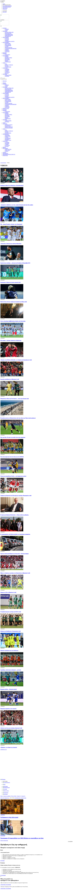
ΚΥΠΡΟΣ (5, 28)
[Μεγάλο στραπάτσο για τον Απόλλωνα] (23, 647)
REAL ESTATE (8, 44)
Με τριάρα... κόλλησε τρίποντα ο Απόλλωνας (10, 340)
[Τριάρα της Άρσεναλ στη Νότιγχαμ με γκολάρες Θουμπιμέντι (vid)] (23, 492)
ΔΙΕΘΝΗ (6, 40)
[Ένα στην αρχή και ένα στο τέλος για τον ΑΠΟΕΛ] (23, 453)
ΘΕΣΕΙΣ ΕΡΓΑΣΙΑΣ (9, 127)
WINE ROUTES (8, 149)
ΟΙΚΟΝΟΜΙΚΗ (6, 42)
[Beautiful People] (6, 787)
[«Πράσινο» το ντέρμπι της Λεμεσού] (23, 744)
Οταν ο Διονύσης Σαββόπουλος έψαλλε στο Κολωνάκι (12, 321)
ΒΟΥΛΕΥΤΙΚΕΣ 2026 (9, 32)
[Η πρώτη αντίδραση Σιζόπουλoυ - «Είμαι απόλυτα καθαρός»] (23, 511)
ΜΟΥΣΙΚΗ (7, 58)
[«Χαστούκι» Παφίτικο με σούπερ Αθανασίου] (23, 240)
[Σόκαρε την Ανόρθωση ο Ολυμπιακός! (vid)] (23, 627)
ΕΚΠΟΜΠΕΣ (5, 148)
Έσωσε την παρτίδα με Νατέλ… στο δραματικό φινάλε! (13, 476)
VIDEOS (4, 152)
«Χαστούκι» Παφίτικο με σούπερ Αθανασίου (10, 243)
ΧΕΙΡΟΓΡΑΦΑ (8, 61)
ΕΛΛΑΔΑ (7, 39)
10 (3, 749)
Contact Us (23, 796)
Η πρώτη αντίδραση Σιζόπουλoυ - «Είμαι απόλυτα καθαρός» (14, 514)
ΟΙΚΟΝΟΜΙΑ (7, 43)
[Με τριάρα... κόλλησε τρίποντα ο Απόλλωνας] (23, 337)
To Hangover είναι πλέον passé (9, 817)
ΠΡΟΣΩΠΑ (7, 139)
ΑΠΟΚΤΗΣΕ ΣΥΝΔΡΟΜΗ (5, 884)
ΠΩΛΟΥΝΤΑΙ (7, 125)
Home (4, 3)
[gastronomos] (5, 792)
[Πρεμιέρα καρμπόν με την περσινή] (23, 705)
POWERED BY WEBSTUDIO (20, 797)
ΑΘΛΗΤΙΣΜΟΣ (6, 37)
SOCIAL (6, 65)
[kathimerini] (5, 786)
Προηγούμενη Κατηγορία (5, 819)
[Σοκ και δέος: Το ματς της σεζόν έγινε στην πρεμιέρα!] (23, 434)
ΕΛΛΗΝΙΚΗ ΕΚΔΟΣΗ (7, 5)
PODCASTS (7, 150)
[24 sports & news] (6, 782)
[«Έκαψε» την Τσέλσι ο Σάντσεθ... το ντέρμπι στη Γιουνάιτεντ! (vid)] (23, 356)
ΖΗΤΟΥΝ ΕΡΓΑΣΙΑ (9, 126)
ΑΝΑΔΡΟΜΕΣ (8, 138)
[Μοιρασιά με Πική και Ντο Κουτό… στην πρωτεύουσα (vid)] (23, 395)
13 (6, 749)
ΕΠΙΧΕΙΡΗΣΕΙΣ (8, 45)
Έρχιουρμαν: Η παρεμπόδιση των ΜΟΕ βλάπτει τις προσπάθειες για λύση (21, 838)
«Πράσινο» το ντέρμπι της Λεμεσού (8, 747)
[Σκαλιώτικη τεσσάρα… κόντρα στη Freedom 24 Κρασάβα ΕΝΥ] (23, 259)
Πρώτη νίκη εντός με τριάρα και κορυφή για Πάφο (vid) (13, 301)
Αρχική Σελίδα (3, 162)
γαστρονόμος (5, 7)
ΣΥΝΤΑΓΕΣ (7, 72)
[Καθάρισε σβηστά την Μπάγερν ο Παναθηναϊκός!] (23, 182)
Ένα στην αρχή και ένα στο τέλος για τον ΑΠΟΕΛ (12, 456)
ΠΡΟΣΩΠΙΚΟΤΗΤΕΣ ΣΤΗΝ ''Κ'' (9, 154)
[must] (4, 784)
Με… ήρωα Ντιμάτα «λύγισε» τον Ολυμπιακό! (11, 224)
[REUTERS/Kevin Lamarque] (23, 201)
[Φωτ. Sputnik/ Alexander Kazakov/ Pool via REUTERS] (23, 531)
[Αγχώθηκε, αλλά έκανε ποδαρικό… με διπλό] (23, 666)
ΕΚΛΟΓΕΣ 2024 (8, 33)
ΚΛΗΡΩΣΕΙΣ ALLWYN (9, 41)
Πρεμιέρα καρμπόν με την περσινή (8, 708)
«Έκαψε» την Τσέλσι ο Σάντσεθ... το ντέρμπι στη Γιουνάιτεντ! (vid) (16, 359)
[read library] (5, 794)
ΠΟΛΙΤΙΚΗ (5, 31)
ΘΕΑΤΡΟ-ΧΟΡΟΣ (8, 57)
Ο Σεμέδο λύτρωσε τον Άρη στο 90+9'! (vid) (10, 611)
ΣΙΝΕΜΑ (7, 56)
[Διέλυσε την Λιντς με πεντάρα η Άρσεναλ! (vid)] (23, 724)
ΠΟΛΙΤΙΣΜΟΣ (5, 55)
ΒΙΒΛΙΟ (6, 60)
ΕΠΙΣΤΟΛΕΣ (5, 155)
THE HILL (7, 76)
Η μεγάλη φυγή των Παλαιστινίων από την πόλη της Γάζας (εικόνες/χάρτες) (18, 418)
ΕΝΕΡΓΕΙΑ (7, 50)
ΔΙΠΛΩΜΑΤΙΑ (8, 36)
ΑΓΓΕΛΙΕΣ (5, 123)
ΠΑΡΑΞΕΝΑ (7, 54)
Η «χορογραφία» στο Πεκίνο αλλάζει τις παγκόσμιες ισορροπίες (15, 534)
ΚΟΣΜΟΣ (5, 53)
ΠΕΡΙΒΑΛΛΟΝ (6, 108)
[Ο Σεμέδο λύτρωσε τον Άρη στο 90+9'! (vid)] (23, 608)
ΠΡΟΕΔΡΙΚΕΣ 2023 (9, 34)
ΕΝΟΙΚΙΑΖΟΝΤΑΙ (8, 124)
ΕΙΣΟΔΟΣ (5, 11)
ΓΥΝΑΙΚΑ (7, 68)
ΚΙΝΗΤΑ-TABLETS (9, 64)
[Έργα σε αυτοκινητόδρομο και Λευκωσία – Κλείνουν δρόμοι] (23, 550)
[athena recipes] (6, 790)
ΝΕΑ (6, 63)
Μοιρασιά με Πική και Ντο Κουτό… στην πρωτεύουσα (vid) (14, 398)
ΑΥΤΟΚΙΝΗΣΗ (8, 66)
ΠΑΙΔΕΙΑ (7, 29)
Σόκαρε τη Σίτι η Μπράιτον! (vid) (8, 592)
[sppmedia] (2, 779)
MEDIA (4, 147)
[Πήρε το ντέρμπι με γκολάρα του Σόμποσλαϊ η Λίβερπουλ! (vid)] (23, 569)
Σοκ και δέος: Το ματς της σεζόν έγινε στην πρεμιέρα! (12, 437)
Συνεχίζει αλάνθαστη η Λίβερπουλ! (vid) (9, 379)
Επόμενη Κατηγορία (4, 840)
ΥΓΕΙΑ (6, 30)
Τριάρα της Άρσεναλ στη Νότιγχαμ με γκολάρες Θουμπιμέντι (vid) (15, 495)
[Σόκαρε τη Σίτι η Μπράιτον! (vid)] (23, 589)
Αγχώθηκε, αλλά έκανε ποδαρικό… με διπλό (10, 669)
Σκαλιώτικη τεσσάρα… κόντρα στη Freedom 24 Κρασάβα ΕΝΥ (15, 263)
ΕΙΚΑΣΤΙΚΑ (7, 59)
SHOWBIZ (7, 143)
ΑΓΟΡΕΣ (6, 46)
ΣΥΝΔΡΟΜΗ (3, 875)
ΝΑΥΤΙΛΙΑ (7, 51)
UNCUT (6, 151)
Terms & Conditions (7, 796)
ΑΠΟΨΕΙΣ (5, 74)
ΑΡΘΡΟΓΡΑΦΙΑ (8, 75)
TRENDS (7, 49)
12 (5, 749)
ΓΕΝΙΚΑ (6, 137)
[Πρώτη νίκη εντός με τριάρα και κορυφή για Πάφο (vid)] (23, 298)
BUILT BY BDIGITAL (4, 797)
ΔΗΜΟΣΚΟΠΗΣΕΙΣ (9, 35)
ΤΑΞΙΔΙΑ (7, 71)
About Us (19, 796)
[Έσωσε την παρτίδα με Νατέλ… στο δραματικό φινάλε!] (23, 472)
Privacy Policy (13, 796)
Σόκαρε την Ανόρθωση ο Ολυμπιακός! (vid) (10, 631)
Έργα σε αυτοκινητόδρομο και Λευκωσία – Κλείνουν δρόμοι (14, 553)
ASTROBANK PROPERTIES (10, 48)
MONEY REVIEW (8, 47)
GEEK (4, 62)
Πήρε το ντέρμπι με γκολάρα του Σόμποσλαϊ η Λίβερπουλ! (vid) (15, 573)
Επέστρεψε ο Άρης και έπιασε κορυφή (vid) (10, 282)
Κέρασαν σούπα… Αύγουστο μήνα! (8, 689)
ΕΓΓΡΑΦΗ (2, 860)
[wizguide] (5, 789)
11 (4, 749)
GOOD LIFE (5, 67)
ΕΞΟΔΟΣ (7, 73)
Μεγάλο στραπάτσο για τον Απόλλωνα (9, 650)
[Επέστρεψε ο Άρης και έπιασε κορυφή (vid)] (23, 279)
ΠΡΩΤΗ (4, 82)
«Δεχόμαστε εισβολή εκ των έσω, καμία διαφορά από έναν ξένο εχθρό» (16, 204)
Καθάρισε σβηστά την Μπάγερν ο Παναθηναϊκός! (11, 185)
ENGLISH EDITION (7, 6)
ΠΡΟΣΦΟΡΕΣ (5, 153)
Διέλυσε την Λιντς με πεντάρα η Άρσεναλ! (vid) (11, 728)
